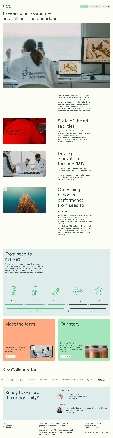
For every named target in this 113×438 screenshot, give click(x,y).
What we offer (95, 6)
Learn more (10, 356)
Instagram (104, 432)
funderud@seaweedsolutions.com (77, 396)
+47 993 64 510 (71, 412)
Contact (106, 6)
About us (84, 6)
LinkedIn (88, 432)
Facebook (96, 432)
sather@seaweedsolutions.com (76, 410)
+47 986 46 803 (71, 398)
